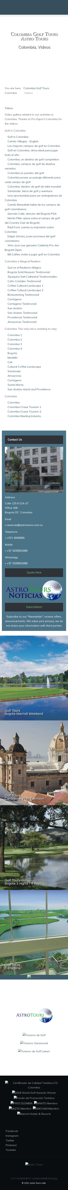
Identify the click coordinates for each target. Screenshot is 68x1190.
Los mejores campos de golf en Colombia (34, 146)
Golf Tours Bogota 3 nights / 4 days (23, 882)
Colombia (14, 402)
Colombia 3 (15, 344)
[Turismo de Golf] (34, 1035)
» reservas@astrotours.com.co (24, 525)
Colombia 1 (15, 335)
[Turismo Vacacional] (34, 1043)
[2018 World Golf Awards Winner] (34, 1092)
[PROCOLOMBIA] (21, 1103)
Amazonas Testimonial (22, 322)
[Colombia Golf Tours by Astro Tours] (34, 7)
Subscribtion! (34, 607)
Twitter (9, 1140)
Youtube (10, 1150)
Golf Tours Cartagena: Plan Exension (24, 797)
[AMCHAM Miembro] (46, 1108)
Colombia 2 (15, 339)
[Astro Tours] (34, 1015)
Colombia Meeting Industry (24, 416)
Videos (9, 108)
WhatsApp (52, 1178)
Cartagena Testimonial (22, 303)
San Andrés (15, 308)
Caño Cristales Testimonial (24, 281)
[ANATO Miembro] (46, 1103)
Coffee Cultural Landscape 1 (25, 285)
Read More (57, 651)
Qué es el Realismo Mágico (24, 267)
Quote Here (34, 572)
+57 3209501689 (17, 550)
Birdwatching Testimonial (23, 294)
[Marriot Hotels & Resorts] (34, 1113)
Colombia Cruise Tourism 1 (24, 407)
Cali (10, 362)
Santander (14, 371)
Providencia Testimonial (22, 317)
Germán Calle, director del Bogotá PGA (32, 213)
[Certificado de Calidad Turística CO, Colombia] (34, 1085)
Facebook (11, 1131)
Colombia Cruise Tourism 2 (24, 411)
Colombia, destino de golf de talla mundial (34, 186)
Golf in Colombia (18, 137)
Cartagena (14, 299)
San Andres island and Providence (29, 389)
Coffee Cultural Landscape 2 (25, 290)
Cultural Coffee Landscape (24, 366)
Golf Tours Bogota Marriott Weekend (24, 712)
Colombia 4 (15, 348)
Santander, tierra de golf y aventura (30, 191)
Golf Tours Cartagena (13, 966)
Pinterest (11, 1145)
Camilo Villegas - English (23, 141)
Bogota (12, 353)
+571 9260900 (15, 538)
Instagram (12, 1135)
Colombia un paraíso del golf (26, 173)
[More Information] (34, 60)
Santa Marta (15, 384)
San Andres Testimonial (22, 313)
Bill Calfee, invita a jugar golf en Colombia (34, 254)
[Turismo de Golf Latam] (34, 1051)
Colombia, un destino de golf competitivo (33, 159)
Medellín (13, 357)
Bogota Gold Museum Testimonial (29, 272)
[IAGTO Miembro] (20, 1108)
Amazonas (14, 375)
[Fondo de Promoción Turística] (34, 1098)
